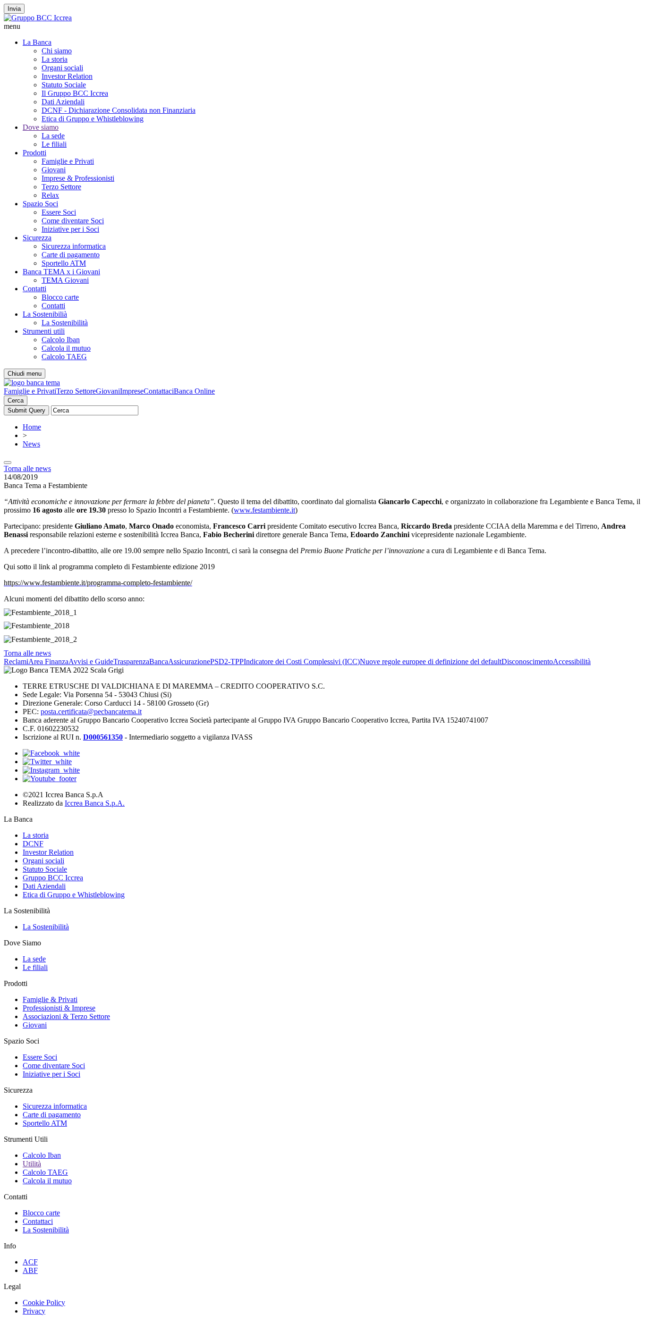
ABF (30, 1270)
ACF (30, 1262)
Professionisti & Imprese (59, 1008)
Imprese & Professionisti (78, 178)
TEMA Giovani (65, 280)
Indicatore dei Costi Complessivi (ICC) (302, 661)
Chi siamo (57, 51)
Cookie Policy (44, 1302)
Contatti (34, 289)
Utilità (32, 1164)
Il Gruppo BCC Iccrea (75, 93)
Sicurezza (37, 238)
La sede (53, 136)
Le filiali (54, 144)
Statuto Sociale (64, 85)
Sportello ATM (64, 263)
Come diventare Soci (73, 221)
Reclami (16, 661)
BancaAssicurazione (179, 661)
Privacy (34, 1311)
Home (32, 427)
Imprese (132, 391)
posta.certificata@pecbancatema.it (91, 712)
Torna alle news (27, 468)
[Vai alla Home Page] (32, 383)
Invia (14, 8)
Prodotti (34, 153)
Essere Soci (59, 212)
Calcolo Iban (61, 340)
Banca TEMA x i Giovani (61, 272)
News (31, 444)
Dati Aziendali (63, 102)
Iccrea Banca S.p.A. (95, 803)
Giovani (54, 170)
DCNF (33, 844)
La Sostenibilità (65, 323)
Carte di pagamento (71, 255)
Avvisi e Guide (90, 661)
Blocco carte (60, 297)
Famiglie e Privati (68, 161)
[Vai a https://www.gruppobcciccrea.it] (38, 18)
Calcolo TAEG (64, 357)
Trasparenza (131, 661)
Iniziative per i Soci (70, 229)
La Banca (37, 42)
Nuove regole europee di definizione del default (430, 661)
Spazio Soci (40, 204)
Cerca (16, 400)
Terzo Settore (61, 187)
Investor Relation (67, 76)
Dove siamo (41, 127)
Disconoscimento (527, 661)
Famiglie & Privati (50, 999)
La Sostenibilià (45, 314)
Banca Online (194, 391)
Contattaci (159, 391)
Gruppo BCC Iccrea (53, 878)
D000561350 (103, 737)
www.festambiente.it (264, 510)
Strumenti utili (44, 331)
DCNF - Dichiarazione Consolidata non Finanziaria (118, 110)
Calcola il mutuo (66, 348)
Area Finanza (48, 661)
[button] (322, 26)
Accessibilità (572, 661)
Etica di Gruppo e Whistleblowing (93, 119)
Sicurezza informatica (74, 246)
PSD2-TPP (227, 661)
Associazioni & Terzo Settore (66, 1016)
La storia (55, 59)
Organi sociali (62, 68)
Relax (50, 195)
